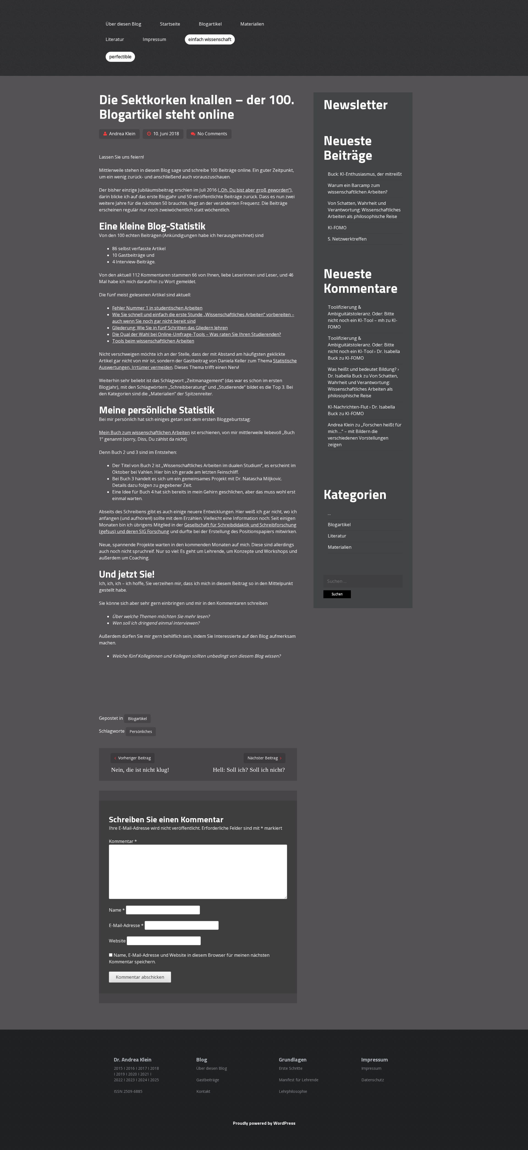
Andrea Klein (122, 134)
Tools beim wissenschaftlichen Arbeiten (153, 341)
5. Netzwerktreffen (347, 239)
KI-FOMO (337, 228)
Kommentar (123, 841)
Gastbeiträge (207, 1079)
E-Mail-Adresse (126, 925)
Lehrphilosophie (293, 1091)
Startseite (170, 24)
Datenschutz (372, 1079)
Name (117, 910)
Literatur (115, 39)
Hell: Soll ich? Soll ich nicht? (249, 769)
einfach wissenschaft (209, 39)
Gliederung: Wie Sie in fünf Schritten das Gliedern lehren (170, 328)
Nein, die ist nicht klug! (140, 769)
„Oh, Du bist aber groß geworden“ (254, 190)
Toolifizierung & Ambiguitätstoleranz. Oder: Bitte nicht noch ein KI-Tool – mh (361, 313)
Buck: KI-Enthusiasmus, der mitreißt (365, 174)
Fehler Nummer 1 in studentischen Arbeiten (157, 308)
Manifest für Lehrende (298, 1079)
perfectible (120, 57)
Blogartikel (210, 24)
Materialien (252, 24)
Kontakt (203, 1091)
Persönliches (141, 731)
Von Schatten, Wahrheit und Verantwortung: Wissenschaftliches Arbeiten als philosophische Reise (364, 209)
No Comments (212, 134)
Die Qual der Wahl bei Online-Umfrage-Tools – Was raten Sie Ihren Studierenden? (196, 334)
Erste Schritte (290, 1068)
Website (117, 941)
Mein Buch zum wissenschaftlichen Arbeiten (144, 432)
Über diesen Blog (123, 24)
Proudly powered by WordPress (264, 1123)
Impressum (154, 39)
